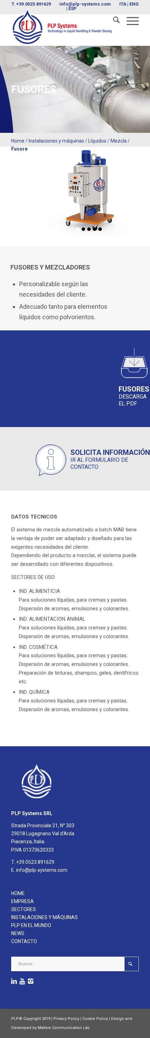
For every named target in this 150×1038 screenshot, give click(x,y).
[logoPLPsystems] (62, 26)
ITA (122, 4)
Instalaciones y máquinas (56, 141)
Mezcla (119, 141)
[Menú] (129, 21)
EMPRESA (22, 901)
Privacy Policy (66, 1018)
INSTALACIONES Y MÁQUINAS (44, 917)
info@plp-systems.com (85, 4)
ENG (134, 4)
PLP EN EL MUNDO (31, 925)
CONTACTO (24, 941)
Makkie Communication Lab (64, 1027)
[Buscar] (113, 21)
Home (17, 141)
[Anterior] (38, 186)
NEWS (17, 933)
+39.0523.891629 (33, 4)
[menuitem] (113, 21)
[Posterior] (139, 186)
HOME (18, 893)
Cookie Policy (95, 1018)
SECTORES (23, 909)
